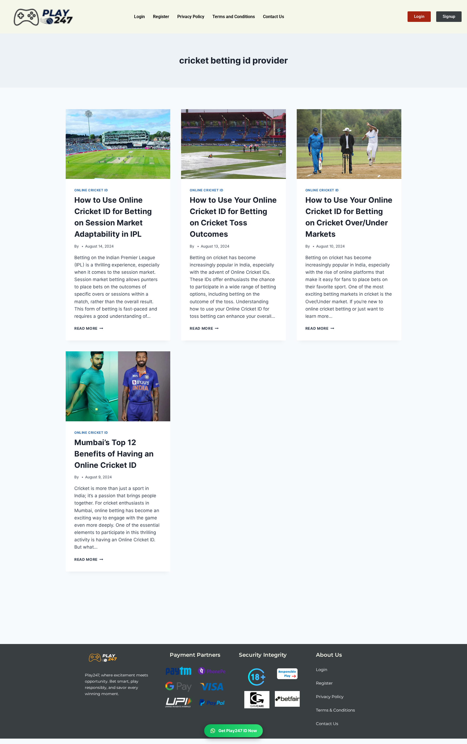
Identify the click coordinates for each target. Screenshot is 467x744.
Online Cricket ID (91, 190)
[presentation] (118, 144)
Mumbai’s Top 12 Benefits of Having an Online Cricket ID (114, 454)
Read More (88, 328)
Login (139, 16)
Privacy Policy (190, 16)
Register (161, 16)
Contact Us (273, 16)
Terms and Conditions (233, 16)
